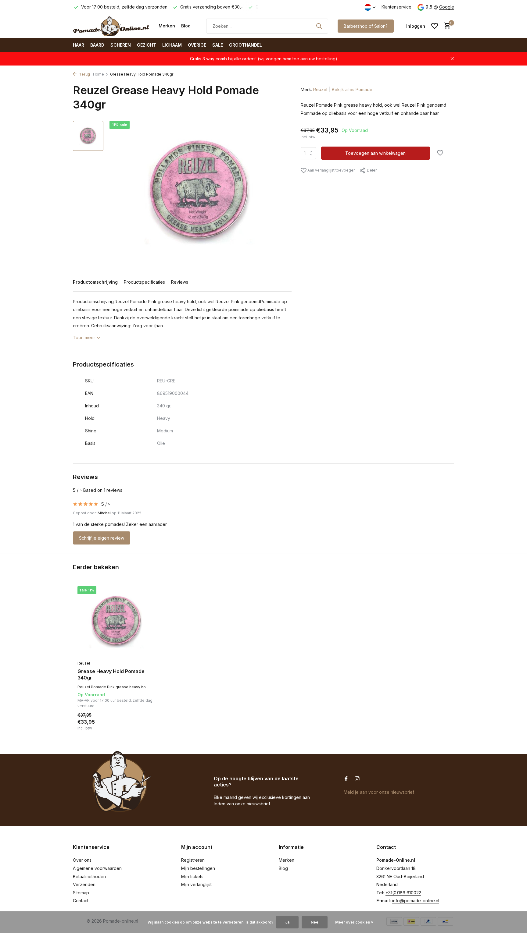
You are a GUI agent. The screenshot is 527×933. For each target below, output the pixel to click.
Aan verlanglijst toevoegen (331, 170)
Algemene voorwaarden (97, 868)
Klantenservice (396, 6)
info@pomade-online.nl (415, 900)
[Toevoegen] (146, 724)
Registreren (193, 860)
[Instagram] (357, 779)
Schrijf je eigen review (101, 538)
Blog (186, 25)
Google (446, 6)
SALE (217, 45)
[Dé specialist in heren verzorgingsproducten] (111, 26)
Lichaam (172, 45)
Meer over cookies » (354, 922)
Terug (84, 74)
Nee (314, 922)
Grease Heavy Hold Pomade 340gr (111, 674)
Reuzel (320, 89)
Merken (167, 25)
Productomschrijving (95, 282)
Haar (78, 45)
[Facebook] (346, 779)
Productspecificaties (144, 282)
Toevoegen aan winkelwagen (375, 153)
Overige (197, 45)
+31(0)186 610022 (403, 892)
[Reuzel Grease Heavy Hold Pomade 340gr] (117, 621)
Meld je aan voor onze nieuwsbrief (379, 792)
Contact (80, 900)
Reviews (179, 282)
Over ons (82, 860)
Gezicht (146, 45)
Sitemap (81, 892)
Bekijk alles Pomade (352, 89)
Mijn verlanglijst (196, 884)
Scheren (120, 45)
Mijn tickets (192, 876)
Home (98, 74)
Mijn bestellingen (198, 868)
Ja (287, 922)
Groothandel (245, 45)
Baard (97, 45)
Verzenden (84, 884)
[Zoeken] (319, 26)
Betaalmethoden (89, 876)
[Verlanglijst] (434, 26)
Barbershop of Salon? (366, 26)
